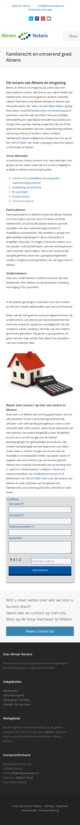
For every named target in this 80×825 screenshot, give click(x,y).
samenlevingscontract (26, 183)
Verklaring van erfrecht (26, 187)
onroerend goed (57, 110)
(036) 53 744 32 (21, 6)
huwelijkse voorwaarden (44, 178)
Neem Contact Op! (40, 631)
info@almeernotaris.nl (51, 6)
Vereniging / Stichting (16, 700)
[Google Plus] (43, 18)
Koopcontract (20, 196)
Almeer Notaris (33, 806)
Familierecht (10, 691)
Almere (49, 732)
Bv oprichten (20, 192)
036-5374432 (18, 142)
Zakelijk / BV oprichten (17, 704)
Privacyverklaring (49, 810)
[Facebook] (37, 18)
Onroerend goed (13, 695)
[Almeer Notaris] (31, 35)
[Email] (49, 18)
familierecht (38, 110)
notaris (27, 92)
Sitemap (49, 806)
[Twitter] (31, 18)
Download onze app (40, 9)
